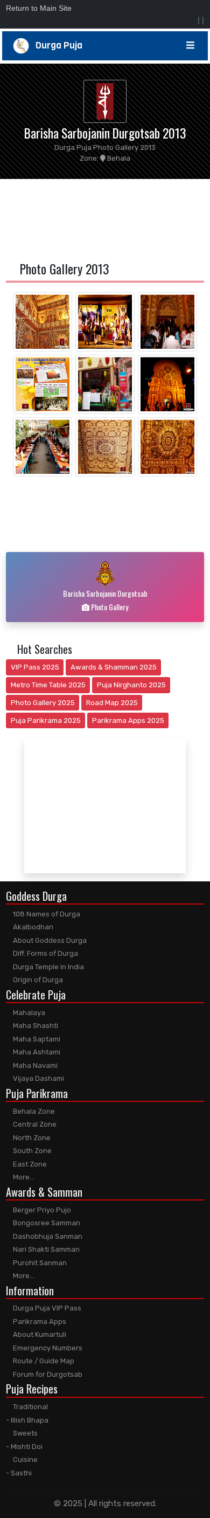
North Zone (31, 1138)
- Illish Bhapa (27, 1420)
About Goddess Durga (49, 940)
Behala (118, 158)
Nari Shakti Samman (45, 1249)
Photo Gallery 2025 (43, 703)
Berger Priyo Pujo (41, 1210)
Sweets (24, 1433)
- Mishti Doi (24, 1447)
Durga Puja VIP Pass (46, 1308)
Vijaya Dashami (37, 1078)
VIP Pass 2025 (35, 667)
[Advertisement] (105, 218)
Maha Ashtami (35, 1052)
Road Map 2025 (112, 703)
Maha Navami (34, 1065)
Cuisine (24, 1459)
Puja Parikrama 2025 (46, 720)
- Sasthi (19, 1473)
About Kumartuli (38, 1334)
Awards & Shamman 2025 (114, 667)
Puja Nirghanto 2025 (131, 685)
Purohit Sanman (39, 1263)
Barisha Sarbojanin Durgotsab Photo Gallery (105, 600)
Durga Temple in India (47, 967)
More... (22, 1177)
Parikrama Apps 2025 (128, 720)
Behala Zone (33, 1111)
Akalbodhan (32, 927)
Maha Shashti (34, 1026)
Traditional (29, 1407)
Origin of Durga (37, 980)
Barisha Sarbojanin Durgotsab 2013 (105, 132)
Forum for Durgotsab (46, 1374)
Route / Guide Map (42, 1361)
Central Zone (34, 1124)
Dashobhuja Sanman (46, 1236)
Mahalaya (28, 1013)
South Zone (31, 1151)
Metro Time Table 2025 (48, 685)
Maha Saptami (35, 1039)
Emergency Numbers (46, 1348)
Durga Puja (55, 45)
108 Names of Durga (45, 914)
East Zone (29, 1164)
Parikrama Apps (38, 1321)
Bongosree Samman (45, 1223)
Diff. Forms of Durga (44, 953)
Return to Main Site (39, 8)
